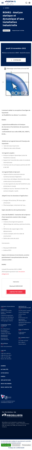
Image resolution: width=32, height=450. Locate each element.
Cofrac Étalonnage (24, 312)
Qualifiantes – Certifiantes (5, 336)
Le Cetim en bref (23, 340)
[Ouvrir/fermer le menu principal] (2, 2)
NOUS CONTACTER (6, 387)
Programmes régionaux (22, 333)
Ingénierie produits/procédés (6, 310)
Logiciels (3, 350)
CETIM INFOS (5, 373)
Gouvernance (22, 344)
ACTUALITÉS (4, 369)
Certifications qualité (25, 310)
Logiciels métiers (6, 353)
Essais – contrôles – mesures (6, 313)
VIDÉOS (3, 376)
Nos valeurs (22, 342)
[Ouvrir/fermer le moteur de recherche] (26, 3)
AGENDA (3, 366)
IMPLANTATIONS (6, 380)
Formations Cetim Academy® (6, 325)
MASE (20, 316)
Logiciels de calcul (6, 355)
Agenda (7, 8)
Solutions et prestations (8, 306)
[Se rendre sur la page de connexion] (29, 3)
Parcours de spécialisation (5, 339)
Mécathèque (4, 343)
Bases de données (6, 359)
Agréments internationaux (23, 320)
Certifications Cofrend (22, 324)
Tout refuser (16, 445)
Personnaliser (26, 445)
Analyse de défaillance (7, 317)
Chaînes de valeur (6, 333)
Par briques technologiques (5, 331)
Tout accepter (6, 445)
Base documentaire (6, 346)
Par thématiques (5, 329)
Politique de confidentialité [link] (16, 447)
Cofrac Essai (22, 314)
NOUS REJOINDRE (6, 383)
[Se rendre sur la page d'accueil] (10, 1)
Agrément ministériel (25, 322)
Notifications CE (23, 317)
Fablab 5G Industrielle (7, 319)
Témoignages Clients (7, 320)
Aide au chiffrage (6, 357)
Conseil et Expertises (7, 315)
